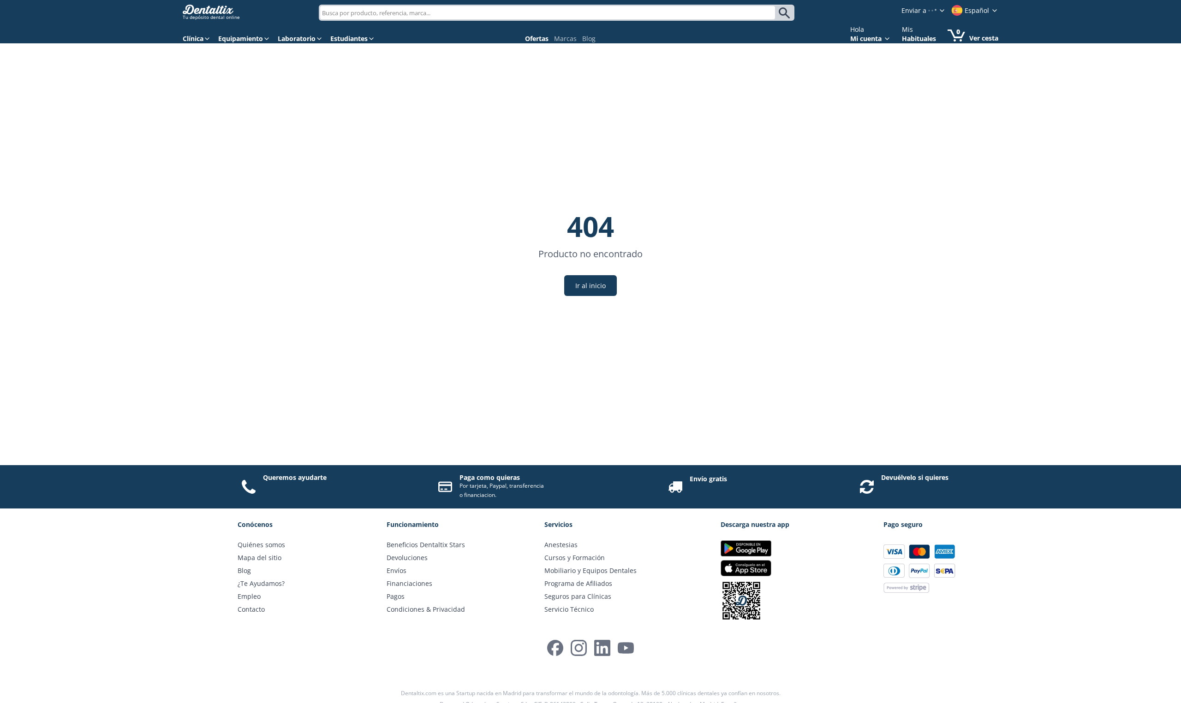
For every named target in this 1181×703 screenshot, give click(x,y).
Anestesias (561, 544)
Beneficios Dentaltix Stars (426, 544)
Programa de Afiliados (578, 583)
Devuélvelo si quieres (914, 477)
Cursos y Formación (574, 557)
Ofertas (537, 38)
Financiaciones (409, 583)
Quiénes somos (261, 544)
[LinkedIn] (602, 648)
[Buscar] (786, 12)
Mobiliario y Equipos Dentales (590, 570)
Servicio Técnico (569, 609)
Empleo (249, 596)
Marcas (565, 38)
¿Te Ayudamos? (261, 583)
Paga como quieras (489, 477)
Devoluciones (407, 557)
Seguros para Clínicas (577, 596)
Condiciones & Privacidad (426, 609)
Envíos (396, 570)
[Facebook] (555, 648)
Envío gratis (708, 478)
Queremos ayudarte (295, 477)
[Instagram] (579, 648)
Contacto (251, 609)
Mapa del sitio (259, 557)
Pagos (396, 596)
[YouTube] (626, 648)
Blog (589, 38)
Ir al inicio (590, 285)
